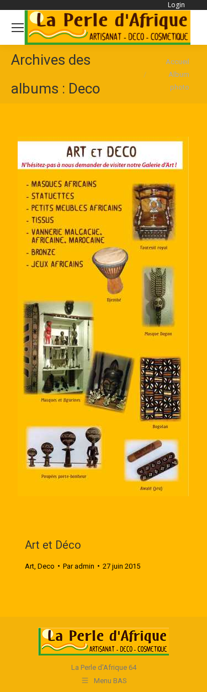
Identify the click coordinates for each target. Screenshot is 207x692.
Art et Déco (53, 544)
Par (78, 566)
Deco (46, 566)
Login (176, 4)
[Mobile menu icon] (17, 27)
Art (29, 566)
